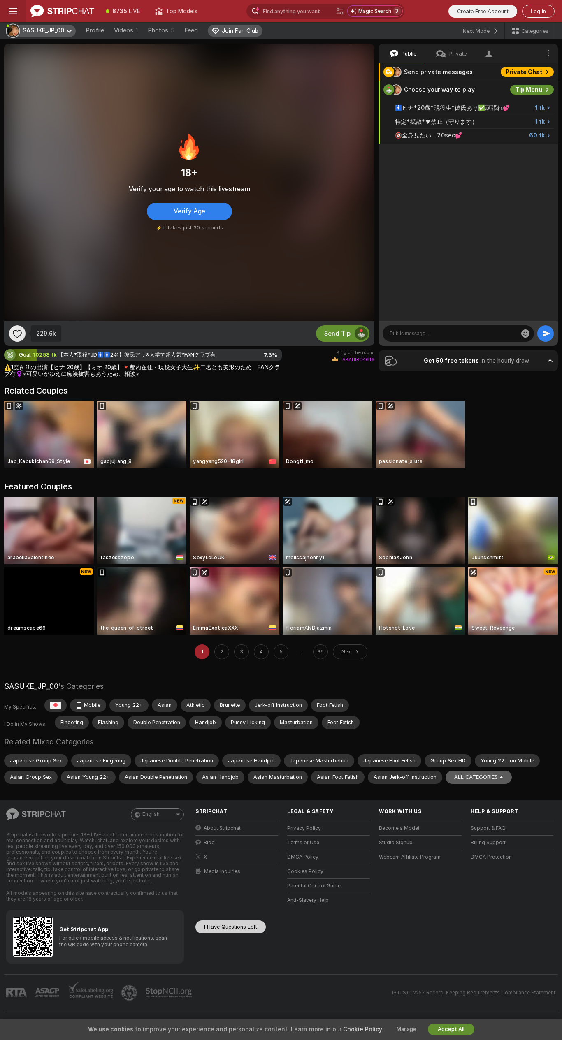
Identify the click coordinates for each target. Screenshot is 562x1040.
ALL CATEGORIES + (478, 777)
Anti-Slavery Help (308, 900)
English (151, 814)
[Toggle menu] (13, 11)
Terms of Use (303, 842)
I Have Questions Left (230, 927)
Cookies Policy (305, 871)
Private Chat (524, 72)
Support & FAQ (488, 828)
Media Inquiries (222, 871)
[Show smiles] (525, 333)
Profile (95, 30)
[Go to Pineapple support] (130, 993)
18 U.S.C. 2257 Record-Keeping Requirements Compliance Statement (473, 993)
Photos (161, 30)
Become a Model (399, 828)
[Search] (340, 11)
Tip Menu (528, 89)
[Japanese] (55, 705)
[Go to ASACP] (48, 992)
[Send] (545, 333)
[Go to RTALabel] (17, 993)
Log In (538, 11)
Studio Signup (396, 842)
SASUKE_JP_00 (31, 686)
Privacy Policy (304, 828)
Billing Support (488, 842)
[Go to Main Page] (62, 11)
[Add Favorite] (17, 333)
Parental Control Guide (314, 886)
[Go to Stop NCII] (169, 993)
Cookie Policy (362, 1029)
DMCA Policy (302, 857)
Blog (209, 842)
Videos (126, 30)
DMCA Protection (491, 857)
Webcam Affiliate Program (410, 857)
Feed (191, 30)
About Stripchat (222, 828)
